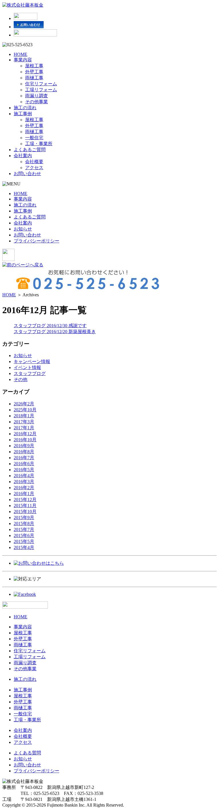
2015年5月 (24, 541)
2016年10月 (25, 439)
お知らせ (23, 228)
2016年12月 (25, 433)
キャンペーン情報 (32, 361)
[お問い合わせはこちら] (39, 563)
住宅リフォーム (41, 83)
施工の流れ (25, 107)
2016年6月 (24, 463)
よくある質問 (27, 752)
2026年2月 (24, 403)
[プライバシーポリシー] (35, 35)
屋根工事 (34, 65)
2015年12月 (25, 499)
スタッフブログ (30, 373)
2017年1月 (24, 427)
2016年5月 (24, 469)
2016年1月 (24, 493)
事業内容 (23, 59)
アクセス (34, 167)
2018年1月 (24, 415)
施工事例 (23, 113)
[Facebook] (25, 594)
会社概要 (34, 161)
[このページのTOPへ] (25, 607)
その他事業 (36, 101)
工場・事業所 (38, 143)
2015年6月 (24, 535)
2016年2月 (24, 487)
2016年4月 (24, 475)
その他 (20, 379)
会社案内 (23, 155)
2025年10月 (25, 409)
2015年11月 (25, 505)
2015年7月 (24, 529)
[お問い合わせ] (29, 26)
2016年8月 (24, 451)
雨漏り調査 (36, 95)
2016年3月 (24, 481)
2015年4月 (24, 547)
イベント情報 (27, 367)
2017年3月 (24, 421)
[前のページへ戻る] (22, 264)
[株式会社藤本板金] (22, 5)
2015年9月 (24, 517)
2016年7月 (24, 457)
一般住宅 (34, 137)
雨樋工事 (34, 77)
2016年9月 (24, 445)
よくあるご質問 (30, 149)
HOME (20, 54)
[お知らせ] (25, 18)
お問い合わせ (27, 173)
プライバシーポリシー (36, 240)
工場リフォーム (41, 89)
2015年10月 (25, 511)
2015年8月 (24, 523)
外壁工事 (34, 71)
